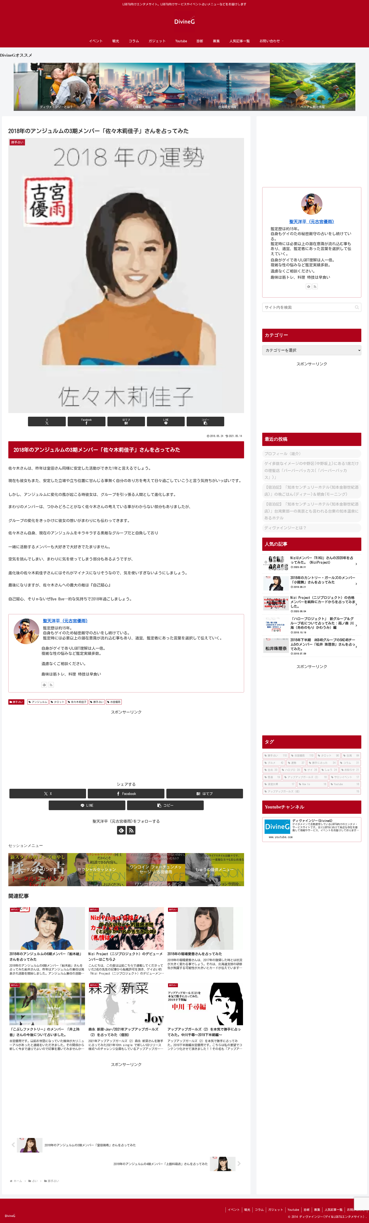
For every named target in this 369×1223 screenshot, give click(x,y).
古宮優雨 (115, 702)
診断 (307, 1209)
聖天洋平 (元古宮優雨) (65, 621)
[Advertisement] (126, 745)
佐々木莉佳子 (78, 702)
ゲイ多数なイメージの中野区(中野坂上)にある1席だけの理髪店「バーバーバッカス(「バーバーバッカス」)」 (311, 470)
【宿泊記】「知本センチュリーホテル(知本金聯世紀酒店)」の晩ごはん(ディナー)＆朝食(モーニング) (311, 490)
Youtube (293, 1209)
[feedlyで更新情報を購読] (44, 685)
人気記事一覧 (334, 1209)
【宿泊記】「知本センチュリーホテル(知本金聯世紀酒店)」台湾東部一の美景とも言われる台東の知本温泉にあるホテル (311, 511)
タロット (59, 702)
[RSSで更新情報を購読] (51, 685)
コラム (259, 1209)
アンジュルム (39, 702)
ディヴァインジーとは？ (285, 528)
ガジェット (275, 1209)
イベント (234, 1209)
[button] (205, 421)
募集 (317, 1209)
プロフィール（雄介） (283, 454)
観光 (247, 1209)
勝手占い (18, 702)
